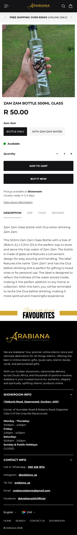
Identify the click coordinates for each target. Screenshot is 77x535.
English (8, 512)
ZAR (29, 512)
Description (12, 212)
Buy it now (38, 178)
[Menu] (6, 6)
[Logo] (38, 6)
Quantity (9, 153)
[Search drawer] (63, 6)
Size (30, 212)
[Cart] (70, 6)
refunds (58, 212)
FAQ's (42, 212)
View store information (18, 202)
